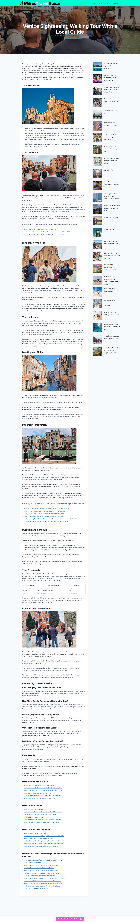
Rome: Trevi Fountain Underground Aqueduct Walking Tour (111, 184)
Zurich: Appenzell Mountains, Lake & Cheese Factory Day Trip (111, 196)
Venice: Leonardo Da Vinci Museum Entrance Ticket (41, 870)
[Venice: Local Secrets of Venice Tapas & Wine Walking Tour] (97, 90)
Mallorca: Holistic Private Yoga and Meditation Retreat (111, 160)
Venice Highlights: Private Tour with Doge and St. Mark (42, 822)
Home (106, 3)
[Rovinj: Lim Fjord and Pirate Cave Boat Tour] (97, 244)
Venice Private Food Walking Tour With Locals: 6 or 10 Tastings (44, 511)
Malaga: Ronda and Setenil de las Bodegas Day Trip (110, 149)
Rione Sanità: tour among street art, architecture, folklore (111, 101)
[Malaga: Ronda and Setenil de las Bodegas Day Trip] (97, 149)
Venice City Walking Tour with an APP (36, 888)
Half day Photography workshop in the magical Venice (41, 873)
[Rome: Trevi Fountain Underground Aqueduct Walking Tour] (97, 185)
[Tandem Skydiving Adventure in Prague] (97, 126)
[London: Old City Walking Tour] (97, 220)
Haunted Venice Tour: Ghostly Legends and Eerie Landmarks (44, 836)
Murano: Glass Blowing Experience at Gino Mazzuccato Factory (44, 878)
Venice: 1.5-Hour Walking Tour (33, 817)
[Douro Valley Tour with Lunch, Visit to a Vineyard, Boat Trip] (97, 351)
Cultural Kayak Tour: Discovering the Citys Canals (40, 814)
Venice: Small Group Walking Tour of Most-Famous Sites (42, 796)
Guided (56, 35)
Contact (100, 3)
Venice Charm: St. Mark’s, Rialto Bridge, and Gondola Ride (43, 883)
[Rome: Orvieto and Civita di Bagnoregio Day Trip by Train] (97, 209)
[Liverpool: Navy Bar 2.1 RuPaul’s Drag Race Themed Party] (97, 78)
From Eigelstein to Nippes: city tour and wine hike (110, 303)
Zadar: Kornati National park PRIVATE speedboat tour (111, 326)
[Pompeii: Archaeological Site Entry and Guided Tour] (97, 339)
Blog (94, 3)
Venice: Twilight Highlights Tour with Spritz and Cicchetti (42, 819)
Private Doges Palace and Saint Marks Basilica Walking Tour (43, 516)
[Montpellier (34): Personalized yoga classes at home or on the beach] (97, 280)
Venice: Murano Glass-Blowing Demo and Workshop (41, 846)
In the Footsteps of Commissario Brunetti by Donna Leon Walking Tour (46, 521)
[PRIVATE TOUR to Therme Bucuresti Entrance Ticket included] (97, 268)
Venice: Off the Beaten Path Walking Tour (37, 793)
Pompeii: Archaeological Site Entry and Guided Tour (111, 338)
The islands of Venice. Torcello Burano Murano (39, 868)
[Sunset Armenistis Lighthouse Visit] (97, 291)
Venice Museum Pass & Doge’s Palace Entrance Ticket (41, 865)
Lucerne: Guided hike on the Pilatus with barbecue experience (111, 255)
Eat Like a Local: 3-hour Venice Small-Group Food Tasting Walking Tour (47, 508)
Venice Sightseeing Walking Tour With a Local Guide (41, 229)
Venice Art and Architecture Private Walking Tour (40, 798)
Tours (74, 35)
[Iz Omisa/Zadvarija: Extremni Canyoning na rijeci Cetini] (97, 137)
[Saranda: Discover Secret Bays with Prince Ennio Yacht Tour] (97, 66)
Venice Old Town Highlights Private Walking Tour (39, 785)
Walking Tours (87, 35)
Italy (60, 35)
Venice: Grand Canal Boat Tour (34, 809)
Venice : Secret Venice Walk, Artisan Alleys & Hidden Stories (43, 790)
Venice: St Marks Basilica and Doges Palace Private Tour (42, 881)
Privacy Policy (115, 3)
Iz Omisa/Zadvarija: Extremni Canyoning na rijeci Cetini (110, 137)
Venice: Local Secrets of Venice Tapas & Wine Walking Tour (43, 860)
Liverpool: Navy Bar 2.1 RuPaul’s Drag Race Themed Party (110, 77)
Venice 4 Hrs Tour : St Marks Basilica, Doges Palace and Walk (44, 513)
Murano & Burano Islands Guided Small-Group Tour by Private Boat (46, 234)
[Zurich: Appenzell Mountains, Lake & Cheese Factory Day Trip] (97, 197)
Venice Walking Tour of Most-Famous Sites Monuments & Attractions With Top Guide (51, 519)
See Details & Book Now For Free (68, 919)
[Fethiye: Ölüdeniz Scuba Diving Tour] (97, 232)
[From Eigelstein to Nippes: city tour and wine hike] (97, 303)
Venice (80, 35)
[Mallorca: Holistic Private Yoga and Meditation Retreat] (97, 161)
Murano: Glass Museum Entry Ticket (35, 833)
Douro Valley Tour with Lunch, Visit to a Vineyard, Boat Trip (110, 350)
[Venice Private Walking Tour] (97, 114)
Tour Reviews (67, 35)
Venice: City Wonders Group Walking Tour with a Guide (42, 841)
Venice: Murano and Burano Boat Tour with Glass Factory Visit (44, 886)
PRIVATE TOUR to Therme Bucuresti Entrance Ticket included (111, 267)
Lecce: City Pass (108, 170)
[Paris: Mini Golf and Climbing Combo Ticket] (97, 315)
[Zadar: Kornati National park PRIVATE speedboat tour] (97, 327)
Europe (50, 35)
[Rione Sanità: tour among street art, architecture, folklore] (97, 102)
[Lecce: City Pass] (97, 173)
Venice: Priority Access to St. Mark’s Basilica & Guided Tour (43, 812)
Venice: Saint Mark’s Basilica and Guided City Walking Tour (43, 788)
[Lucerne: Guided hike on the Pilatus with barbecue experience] (97, 256)
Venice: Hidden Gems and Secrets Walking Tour (39, 875)
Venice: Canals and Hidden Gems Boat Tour (38, 838)
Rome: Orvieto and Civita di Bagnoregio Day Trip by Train (111, 208)
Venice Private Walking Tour (33, 862)
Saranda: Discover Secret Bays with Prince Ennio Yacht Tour (111, 66)
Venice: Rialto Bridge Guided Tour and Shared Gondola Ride (43, 843)
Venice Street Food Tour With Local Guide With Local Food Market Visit (47, 232)
